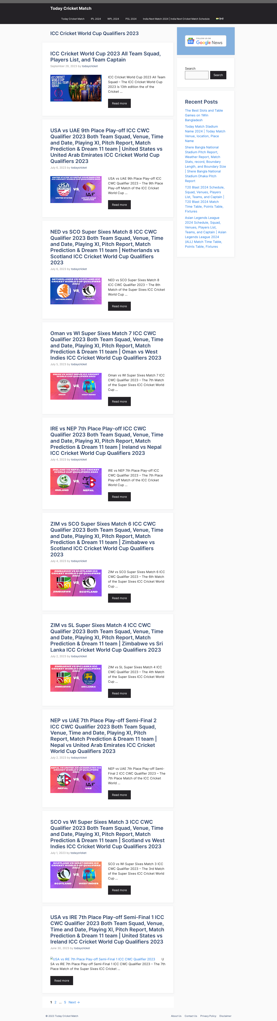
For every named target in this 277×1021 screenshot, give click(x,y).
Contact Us (191, 1015)
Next (74, 1002)
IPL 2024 (96, 18)
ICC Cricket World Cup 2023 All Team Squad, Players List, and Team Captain (105, 56)
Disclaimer (225, 1015)
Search (190, 68)
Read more (119, 103)
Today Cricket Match (71, 8)
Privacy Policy (208, 1015)
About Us (176, 1015)
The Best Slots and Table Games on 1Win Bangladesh (204, 115)
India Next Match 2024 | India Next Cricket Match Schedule (176, 18)
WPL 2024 (113, 18)
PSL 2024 (131, 18)
